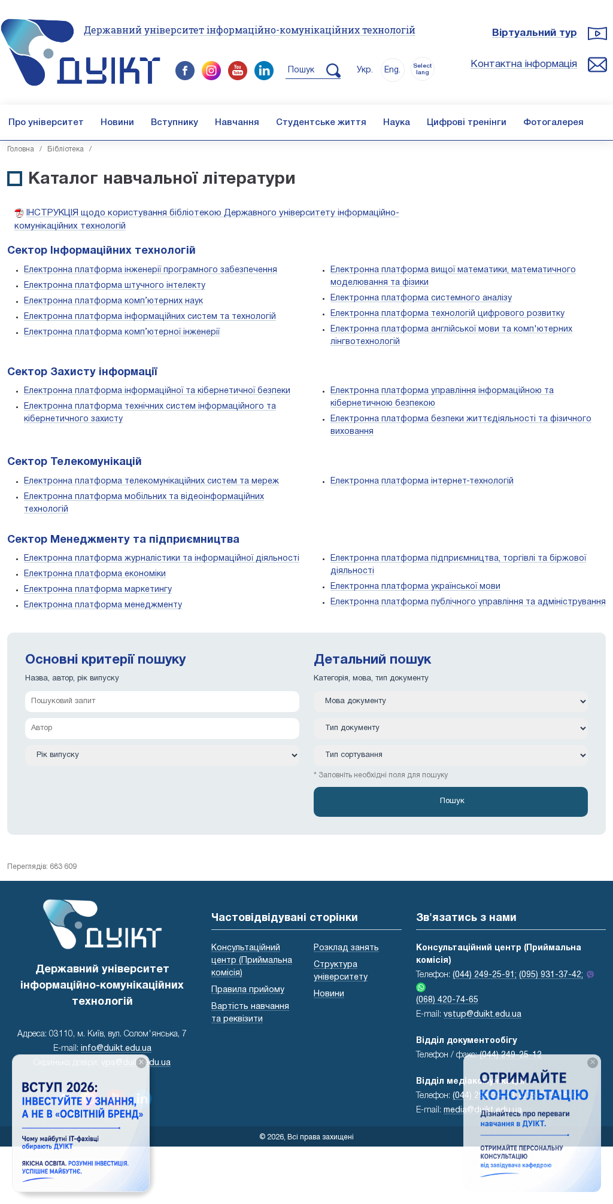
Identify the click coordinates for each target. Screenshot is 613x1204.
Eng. (392, 70)
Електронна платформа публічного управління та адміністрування (468, 602)
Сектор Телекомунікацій (74, 462)
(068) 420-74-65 (447, 1000)
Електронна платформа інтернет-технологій (422, 481)
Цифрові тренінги (466, 122)
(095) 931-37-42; (551, 975)
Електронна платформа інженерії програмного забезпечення (150, 270)
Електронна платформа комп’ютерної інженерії (122, 332)
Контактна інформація (524, 64)
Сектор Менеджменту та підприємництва (123, 540)
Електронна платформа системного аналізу (421, 298)
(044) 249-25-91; (485, 975)
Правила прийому (247, 990)
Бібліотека (65, 149)
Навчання (237, 122)
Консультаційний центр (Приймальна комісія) (251, 960)
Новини (117, 122)
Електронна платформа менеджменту (103, 605)
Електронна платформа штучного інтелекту (114, 286)
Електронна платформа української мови (415, 587)
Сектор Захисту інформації (82, 372)
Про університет (46, 122)
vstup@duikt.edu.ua (482, 1014)
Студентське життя (321, 122)
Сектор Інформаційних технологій (101, 251)
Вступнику (174, 122)
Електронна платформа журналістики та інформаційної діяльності (161, 559)
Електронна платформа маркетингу (98, 590)
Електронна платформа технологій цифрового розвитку (447, 314)
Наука (396, 122)
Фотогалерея (553, 122)
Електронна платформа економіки (95, 574)
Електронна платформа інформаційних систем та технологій (150, 317)
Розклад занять (346, 948)
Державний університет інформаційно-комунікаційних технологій (249, 29)
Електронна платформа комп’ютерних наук (113, 301)
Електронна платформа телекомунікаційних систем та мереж (151, 481)
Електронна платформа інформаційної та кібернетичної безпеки (157, 391)
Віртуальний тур (534, 33)
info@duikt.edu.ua (116, 1049)
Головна (20, 149)
